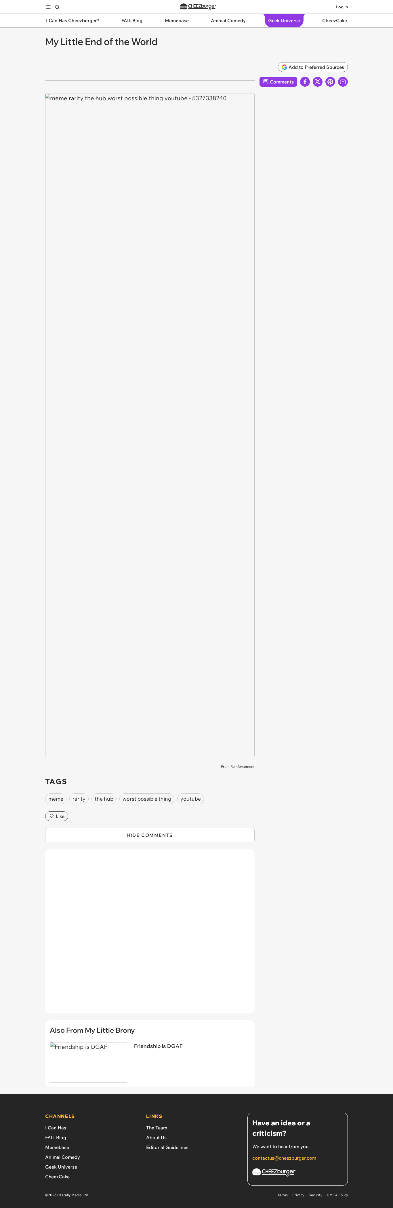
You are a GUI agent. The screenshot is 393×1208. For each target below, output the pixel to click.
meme (55, 798)
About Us (156, 1137)
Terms (283, 1195)
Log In (342, 7)
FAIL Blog (55, 1137)
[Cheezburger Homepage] (198, 7)
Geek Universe (61, 1167)
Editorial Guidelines (167, 1147)
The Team (156, 1128)
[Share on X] (318, 82)
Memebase (57, 1147)
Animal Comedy (62, 1157)
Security (315, 1195)
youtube (190, 798)
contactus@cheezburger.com (284, 1158)
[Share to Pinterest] (330, 82)
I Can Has (55, 1128)
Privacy (298, 1195)
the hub (104, 798)
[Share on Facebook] (305, 82)
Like (60, 816)
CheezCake (57, 1176)
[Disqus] (150, 934)
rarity (79, 798)
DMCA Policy (337, 1195)
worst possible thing (147, 798)
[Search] (57, 7)
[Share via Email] (343, 82)
